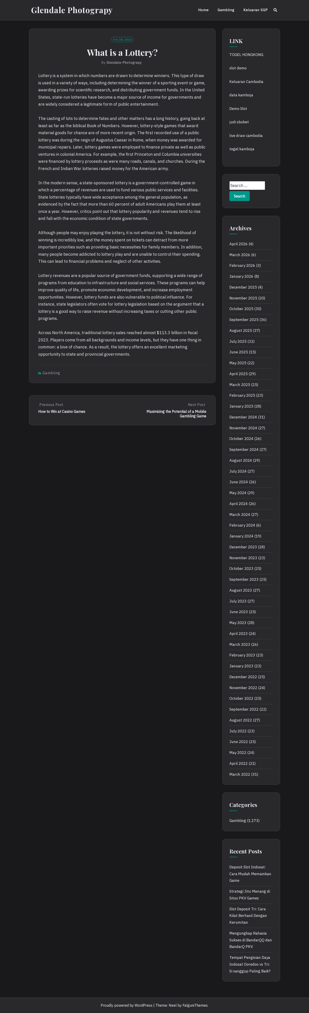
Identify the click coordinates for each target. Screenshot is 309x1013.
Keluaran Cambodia (246, 81)
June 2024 (238, 481)
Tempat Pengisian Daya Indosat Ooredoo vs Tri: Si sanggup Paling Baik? (250, 964)
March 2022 (239, 774)
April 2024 (238, 503)
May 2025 (237, 362)
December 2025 (243, 287)
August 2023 (240, 590)
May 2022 (237, 752)
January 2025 (241, 406)
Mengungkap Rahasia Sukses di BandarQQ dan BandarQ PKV (250, 940)
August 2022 (240, 720)
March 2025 (239, 384)
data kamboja (241, 94)
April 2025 (238, 373)
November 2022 (243, 687)
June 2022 (238, 741)
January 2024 (241, 536)
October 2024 (241, 438)
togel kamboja (241, 148)
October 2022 (241, 698)
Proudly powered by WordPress (126, 1005)
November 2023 (243, 557)
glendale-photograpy (124, 63)
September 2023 (244, 579)
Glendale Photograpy (72, 10)
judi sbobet (239, 121)
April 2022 (238, 763)
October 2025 (241, 308)
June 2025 (238, 352)
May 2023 (237, 622)
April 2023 (238, 633)
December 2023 (243, 546)
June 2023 (238, 611)
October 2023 (241, 568)
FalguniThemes (195, 1005)
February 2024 (242, 525)
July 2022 (238, 731)
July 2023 (238, 601)
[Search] (275, 10)
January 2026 (241, 276)
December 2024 (243, 417)
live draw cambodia (246, 135)
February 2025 (242, 395)
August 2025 (240, 330)
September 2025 (244, 319)
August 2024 (240, 460)
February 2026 (242, 265)
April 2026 (238, 243)
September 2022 (244, 709)
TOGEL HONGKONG (246, 54)
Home (203, 10)
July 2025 (238, 341)
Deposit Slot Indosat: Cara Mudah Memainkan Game (250, 874)
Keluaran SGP (255, 10)
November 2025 (243, 298)
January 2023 (241, 665)
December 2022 (243, 676)
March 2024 (239, 514)
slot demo (238, 68)
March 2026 (239, 254)
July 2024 (238, 471)
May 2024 (237, 492)
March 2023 (239, 644)
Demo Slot (238, 108)
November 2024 (243, 427)
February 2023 (242, 655)
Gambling (226, 10)
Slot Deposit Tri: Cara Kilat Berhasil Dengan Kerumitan (248, 915)
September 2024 (244, 449)
